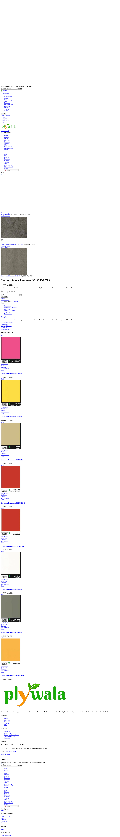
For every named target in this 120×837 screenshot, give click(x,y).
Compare (3, 298)
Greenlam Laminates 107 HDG (12, 589)
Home (2, 214)
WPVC (6, 111)
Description (7, 306)
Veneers (6, 109)
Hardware (7, 103)
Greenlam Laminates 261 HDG (12, 632)
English (8, 170)
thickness (3, 293)
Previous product (5, 216)
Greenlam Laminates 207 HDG (12, 417)
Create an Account (6, 835)
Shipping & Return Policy (11, 735)
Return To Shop (5, 816)
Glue (5, 101)
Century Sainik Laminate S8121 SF (11, 276)
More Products (8, 314)
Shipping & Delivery (10, 310)
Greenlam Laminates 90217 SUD (13, 675)
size (2, 291)
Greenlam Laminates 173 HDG (12, 374)
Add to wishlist (5, 300)
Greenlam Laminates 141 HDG (12, 460)
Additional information (10, 307)
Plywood (6, 107)
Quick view (4, 365)
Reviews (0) (7, 309)
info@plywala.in (5, 754)
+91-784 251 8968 (10, 751)
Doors (6, 98)
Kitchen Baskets (8, 104)
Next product (4, 247)
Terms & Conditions (9, 736)
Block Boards (8, 96)
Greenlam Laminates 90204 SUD (13, 546)
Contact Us (7, 738)
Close (2, 370)
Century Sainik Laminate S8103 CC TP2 (12, 244)
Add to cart (4, 296)
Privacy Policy (8, 733)
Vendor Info (7, 312)
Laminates (7, 106)
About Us (7, 731)
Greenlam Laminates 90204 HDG (13, 503)
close (2, 810)
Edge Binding (8, 100)
